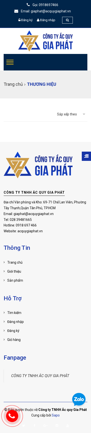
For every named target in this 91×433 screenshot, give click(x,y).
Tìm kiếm (14, 313)
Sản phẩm (15, 280)
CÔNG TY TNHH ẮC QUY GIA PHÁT (34, 192)
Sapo (56, 415)
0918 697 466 (26, 225)
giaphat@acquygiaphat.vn (34, 214)
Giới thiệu (14, 271)
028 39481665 (21, 220)
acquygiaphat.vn (30, 231)
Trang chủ (15, 262)
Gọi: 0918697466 (45, 5)
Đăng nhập (47, 20)
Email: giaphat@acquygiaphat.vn (45, 11)
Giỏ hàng (14, 340)
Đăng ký (27, 20)
